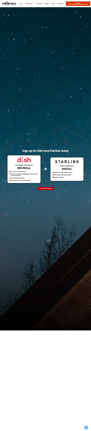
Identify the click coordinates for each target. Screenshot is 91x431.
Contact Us (60, 3)
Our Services (28, 3)
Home (20, 3)
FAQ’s (53, 3)
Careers (47, 3)
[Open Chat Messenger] (86, 427)
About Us (39, 3)
